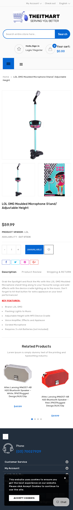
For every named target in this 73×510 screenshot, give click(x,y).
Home (6, 77)
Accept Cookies (24, 498)
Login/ (29, 50)
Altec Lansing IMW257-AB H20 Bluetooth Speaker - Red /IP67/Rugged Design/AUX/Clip (55, 401)
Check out (50, 3)
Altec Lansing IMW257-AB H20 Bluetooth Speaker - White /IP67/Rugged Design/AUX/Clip (18, 392)
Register (38, 50)
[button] (32, 419)
